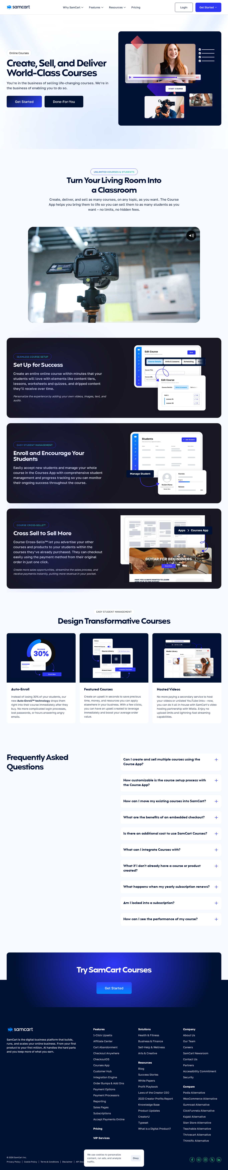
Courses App (101, 1065)
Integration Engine (105, 1077)
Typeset (143, 1122)
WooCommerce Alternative (200, 1098)
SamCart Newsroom (195, 1053)
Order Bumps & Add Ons (108, 1083)
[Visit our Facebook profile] (192, 1159)
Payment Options (104, 1089)
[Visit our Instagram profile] (205, 1159)
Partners (188, 1065)
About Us (189, 1035)
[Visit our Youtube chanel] (198, 1159)
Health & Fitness (148, 1035)
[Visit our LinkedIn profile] (218, 1159)
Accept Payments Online (109, 1119)
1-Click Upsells (102, 1035)
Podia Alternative (194, 1092)
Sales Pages (100, 1107)
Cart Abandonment (105, 1047)
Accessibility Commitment (199, 1071)
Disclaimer (67, 1161)
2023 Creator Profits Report (155, 1098)
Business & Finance (150, 1041)
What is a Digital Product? (154, 1128)
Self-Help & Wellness (151, 1047)
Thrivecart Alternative (197, 1134)
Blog (141, 1068)
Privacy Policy (14, 1161)
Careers (188, 1047)
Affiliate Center (102, 1041)
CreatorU (144, 1116)
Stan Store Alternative (197, 1122)
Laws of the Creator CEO (153, 1092)
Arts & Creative (147, 1053)
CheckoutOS (101, 1059)
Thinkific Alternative (196, 1140)
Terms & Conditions (50, 1161)
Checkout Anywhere (106, 1053)
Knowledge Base (149, 1104)
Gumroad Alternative (196, 1104)
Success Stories (148, 1074)
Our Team (189, 1041)
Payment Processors (106, 1095)
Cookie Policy (30, 1161)
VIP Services (101, 1138)
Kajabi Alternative (194, 1116)
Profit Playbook (148, 1086)
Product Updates (149, 1110)
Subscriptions (102, 1113)
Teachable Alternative (197, 1128)
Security (188, 1077)
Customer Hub (102, 1071)
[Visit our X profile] (212, 1159)
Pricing (97, 1128)
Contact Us (190, 1059)
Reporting (99, 1101)
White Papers (146, 1080)
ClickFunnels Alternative (198, 1110)
